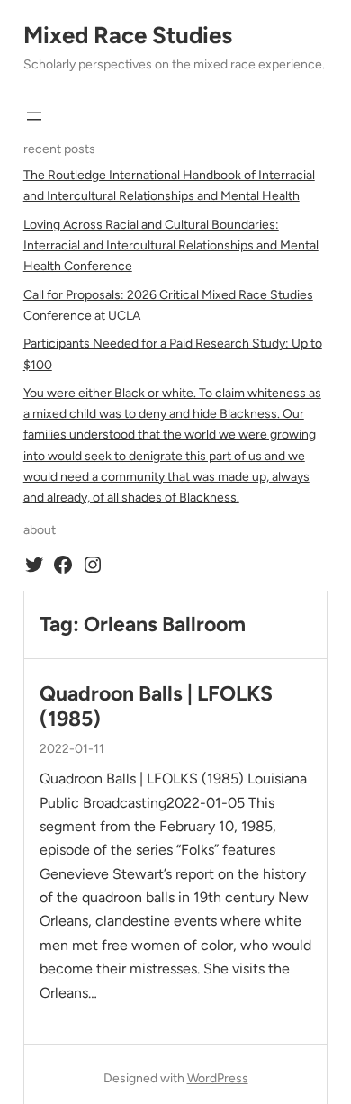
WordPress (217, 1078)
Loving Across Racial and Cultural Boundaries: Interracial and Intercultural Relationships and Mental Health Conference (171, 245)
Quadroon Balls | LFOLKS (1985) (156, 706)
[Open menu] (34, 116)
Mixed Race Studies (127, 35)
